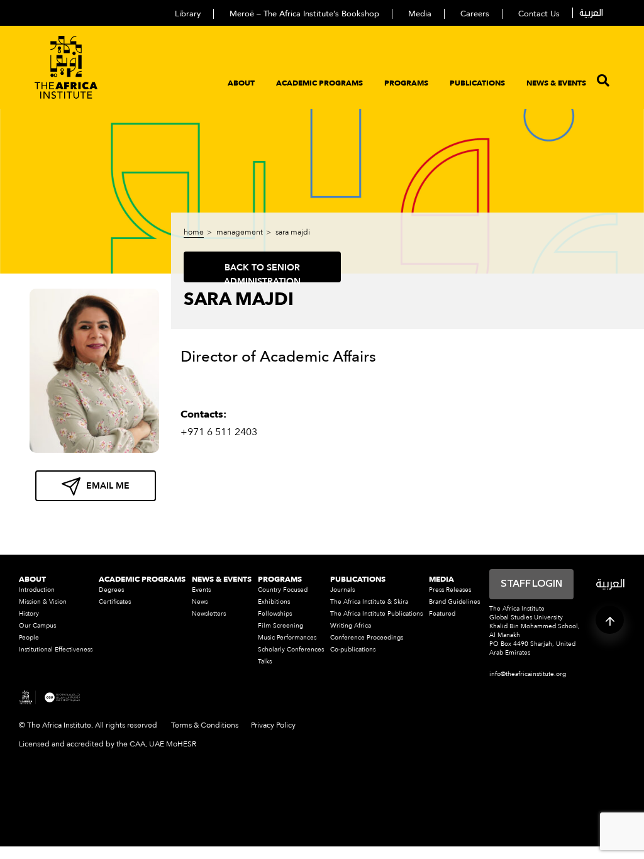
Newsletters (209, 613)
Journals (342, 589)
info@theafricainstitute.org (527, 674)
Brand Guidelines (454, 601)
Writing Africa (350, 625)
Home (194, 232)
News (200, 601)
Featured (442, 613)
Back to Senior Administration (262, 272)
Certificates (115, 601)
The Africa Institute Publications (376, 613)
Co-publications (352, 649)
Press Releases (450, 589)
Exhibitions (274, 601)
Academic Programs (319, 83)
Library (188, 13)
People (29, 637)
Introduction (37, 589)
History (29, 613)
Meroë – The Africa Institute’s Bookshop (304, 13)
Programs (406, 83)
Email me (108, 486)
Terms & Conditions (204, 725)
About (241, 83)
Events (201, 589)
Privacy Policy (273, 725)
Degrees (111, 589)
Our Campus (37, 625)
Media (419, 13)
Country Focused (283, 589)
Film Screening (280, 625)
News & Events (556, 83)
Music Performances (287, 637)
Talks (265, 661)
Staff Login (531, 584)
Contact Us (539, 13)
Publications (477, 83)
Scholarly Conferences (291, 649)
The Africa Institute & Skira (369, 601)
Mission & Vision (43, 601)
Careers (474, 13)
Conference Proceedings (366, 637)
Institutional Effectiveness (55, 649)
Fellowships (275, 613)
